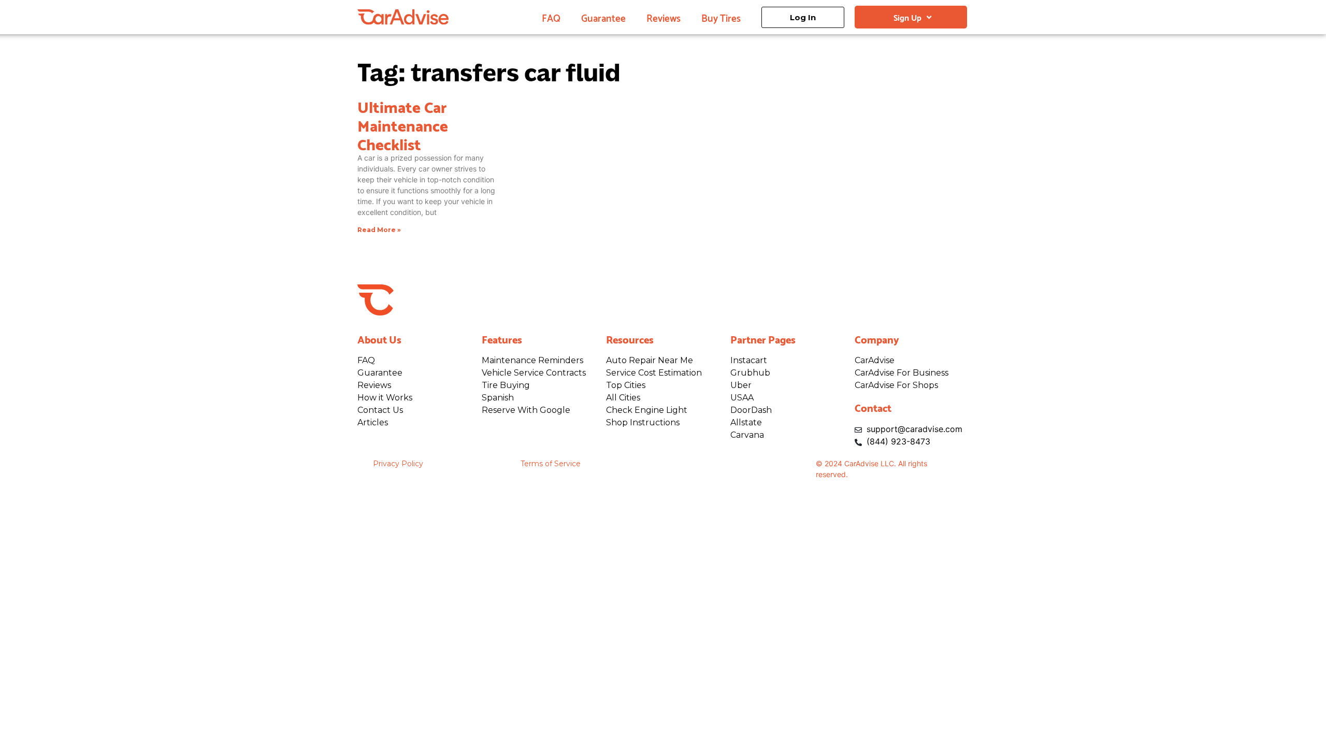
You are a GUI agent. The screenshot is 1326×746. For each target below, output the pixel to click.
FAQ (551, 17)
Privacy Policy (398, 463)
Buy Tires (721, 17)
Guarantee (603, 17)
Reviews (663, 17)
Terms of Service (551, 463)
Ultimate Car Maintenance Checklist (402, 124)
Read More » (379, 230)
